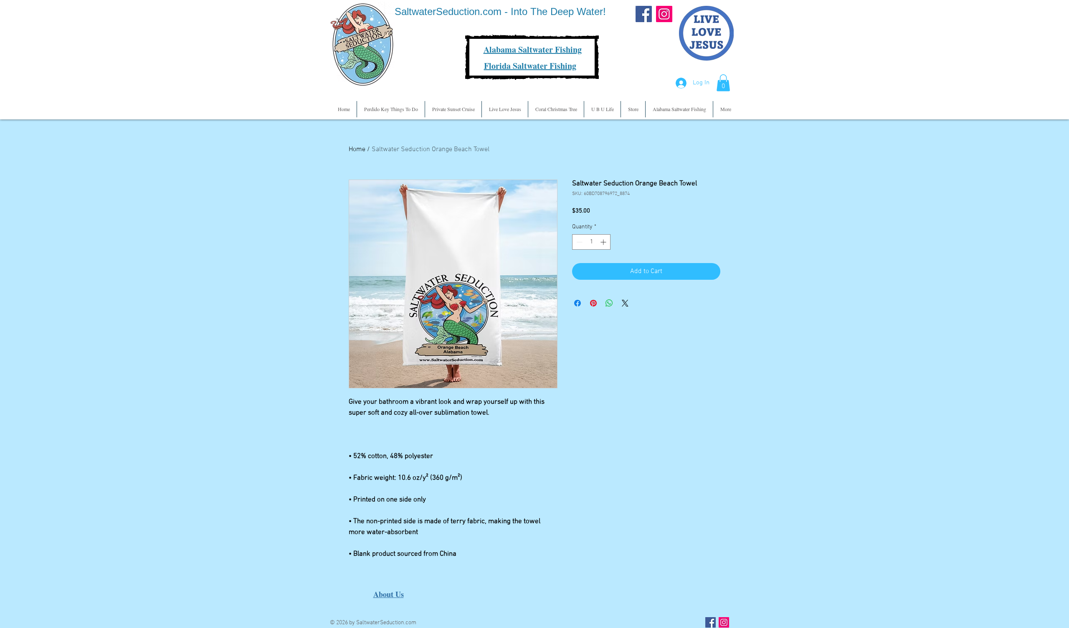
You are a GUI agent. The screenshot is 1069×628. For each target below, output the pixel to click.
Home (357, 149)
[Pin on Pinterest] (593, 303)
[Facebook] (644, 14)
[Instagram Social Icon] (724, 622)
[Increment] (604, 242)
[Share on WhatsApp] (609, 303)
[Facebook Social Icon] (710, 622)
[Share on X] (625, 303)
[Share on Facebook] (577, 303)
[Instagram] (664, 14)
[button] (723, 82)
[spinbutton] (591, 242)
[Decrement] (578, 242)
